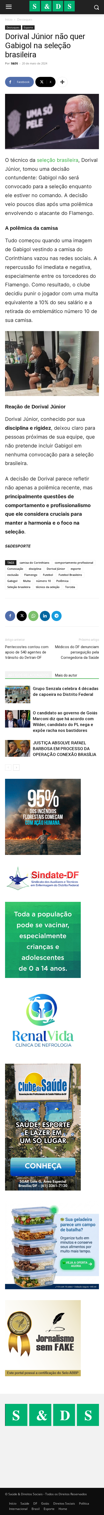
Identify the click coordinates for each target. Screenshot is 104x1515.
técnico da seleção (48, 587)
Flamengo (30, 575)
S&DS (14, 63)
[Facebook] (10, 616)
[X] (22, 616)
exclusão (13, 575)
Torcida (70, 587)
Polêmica (62, 581)
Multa (27, 581)
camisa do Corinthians (34, 562)
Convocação (15, 569)
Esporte (28, 27)
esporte (76, 569)
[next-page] (16, 767)
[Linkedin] (45, 616)
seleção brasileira (57, 160)
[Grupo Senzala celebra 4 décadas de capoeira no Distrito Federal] (17, 694)
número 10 (43, 581)
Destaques (24, 19)
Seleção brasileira (18, 587)
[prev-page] (8, 767)
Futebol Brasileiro (70, 575)
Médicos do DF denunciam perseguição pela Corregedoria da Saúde (77, 652)
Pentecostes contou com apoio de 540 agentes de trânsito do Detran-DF (26, 652)
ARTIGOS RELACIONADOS (28, 675)
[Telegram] (56, 616)
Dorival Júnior (56, 569)
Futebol (48, 575)
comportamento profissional (74, 562)
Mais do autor (66, 675)
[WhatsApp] (33, 616)
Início (8, 19)
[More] (62, 82)
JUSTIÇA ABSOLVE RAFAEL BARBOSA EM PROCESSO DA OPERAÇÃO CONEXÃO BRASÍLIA (64, 748)
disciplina (35, 569)
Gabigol (12, 581)
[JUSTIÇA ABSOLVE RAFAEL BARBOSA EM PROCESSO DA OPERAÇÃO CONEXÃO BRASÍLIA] (17, 748)
